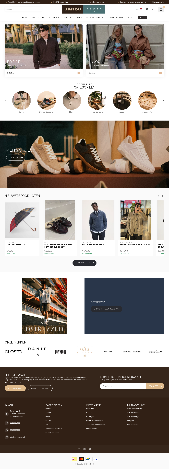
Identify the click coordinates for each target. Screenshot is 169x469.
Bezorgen (90, 416)
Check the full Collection (106, 309)
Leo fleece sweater (93, 245)
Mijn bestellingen (134, 412)
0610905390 (15, 423)
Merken (131, 17)
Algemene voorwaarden (95, 424)
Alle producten (133, 424)
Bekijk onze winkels (40, 388)
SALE (78, 17)
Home (25, 17)
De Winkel (90, 408)
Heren (56, 17)
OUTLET (67, 17)
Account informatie (134, 408)
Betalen (89, 412)
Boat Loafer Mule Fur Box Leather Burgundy (58, 246)
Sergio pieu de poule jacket (135, 245)
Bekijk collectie (83, 263)
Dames (34, 17)
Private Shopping (116, 17)
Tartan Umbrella (16, 245)
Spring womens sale (95, 17)
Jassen (45, 17)
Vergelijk (130, 420)
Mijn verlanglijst (133, 416)
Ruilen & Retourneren (94, 420)
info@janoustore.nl (17, 437)
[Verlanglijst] (153, 9)
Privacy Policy (91, 428)
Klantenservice (158, 2)
